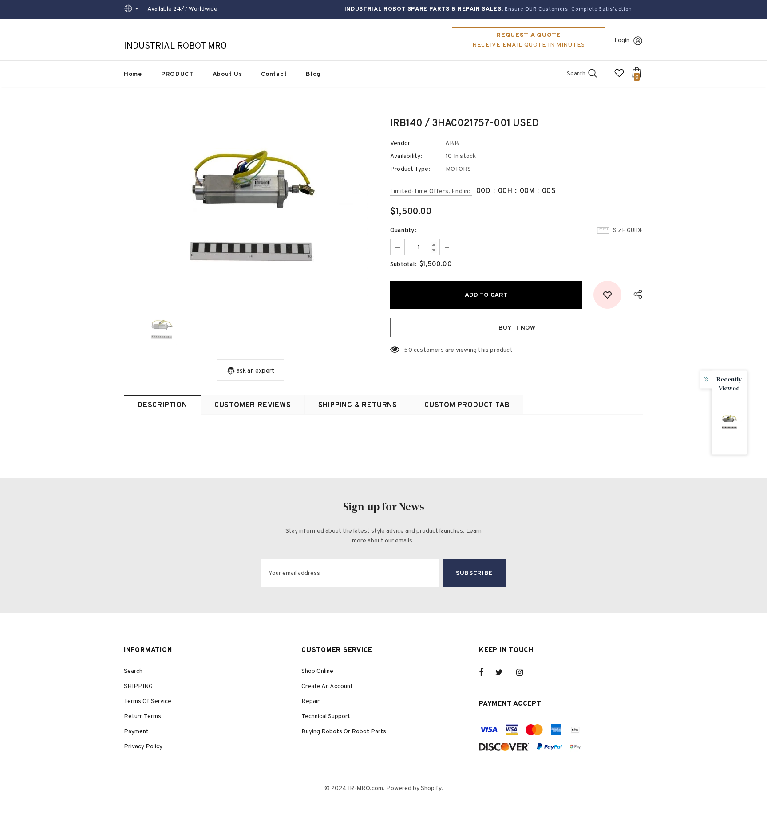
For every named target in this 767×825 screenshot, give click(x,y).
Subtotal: (403, 264)
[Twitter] (503, 672)
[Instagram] (524, 672)
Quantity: (403, 230)
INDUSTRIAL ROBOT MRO (175, 46)
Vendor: (401, 143)
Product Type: (410, 169)
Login (621, 40)
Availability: (406, 156)
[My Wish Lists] (619, 76)
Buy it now (516, 328)
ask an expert (256, 371)
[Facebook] (487, 672)
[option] (250, 208)
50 (408, 350)
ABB (452, 143)
